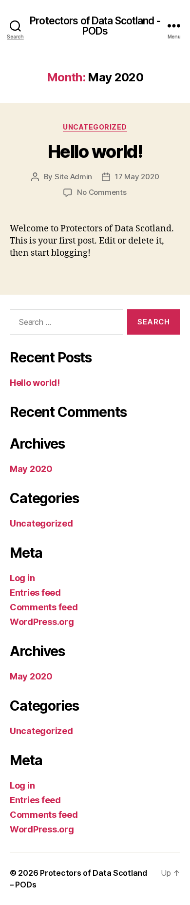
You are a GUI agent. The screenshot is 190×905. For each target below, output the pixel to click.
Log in (22, 578)
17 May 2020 (137, 176)
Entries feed (35, 592)
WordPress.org (42, 622)
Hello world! (95, 151)
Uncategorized (95, 127)
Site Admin (73, 176)
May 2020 (31, 469)
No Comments (101, 192)
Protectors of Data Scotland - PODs (95, 26)
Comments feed (44, 607)
